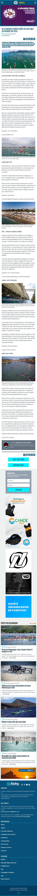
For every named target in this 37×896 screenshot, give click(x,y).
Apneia (3, 859)
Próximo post (18, 465)
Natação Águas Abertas (8, 863)
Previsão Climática (7, 831)
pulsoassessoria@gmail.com (10, 812)
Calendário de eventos (8, 834)
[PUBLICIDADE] (18, 521)
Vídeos (3, 828)
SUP (2, 869)
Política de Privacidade (22, 816)
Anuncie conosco (6, 847)
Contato (3, 850)
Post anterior (18, 459)
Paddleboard (5, 866)
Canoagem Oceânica (7, 872)
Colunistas (4, 837)
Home (3, 824)
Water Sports (5, 879)
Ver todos (33, 623)
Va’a (2, 876)
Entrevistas (4, 844)
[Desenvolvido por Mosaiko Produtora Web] (18, 893)
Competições (5, 841)
